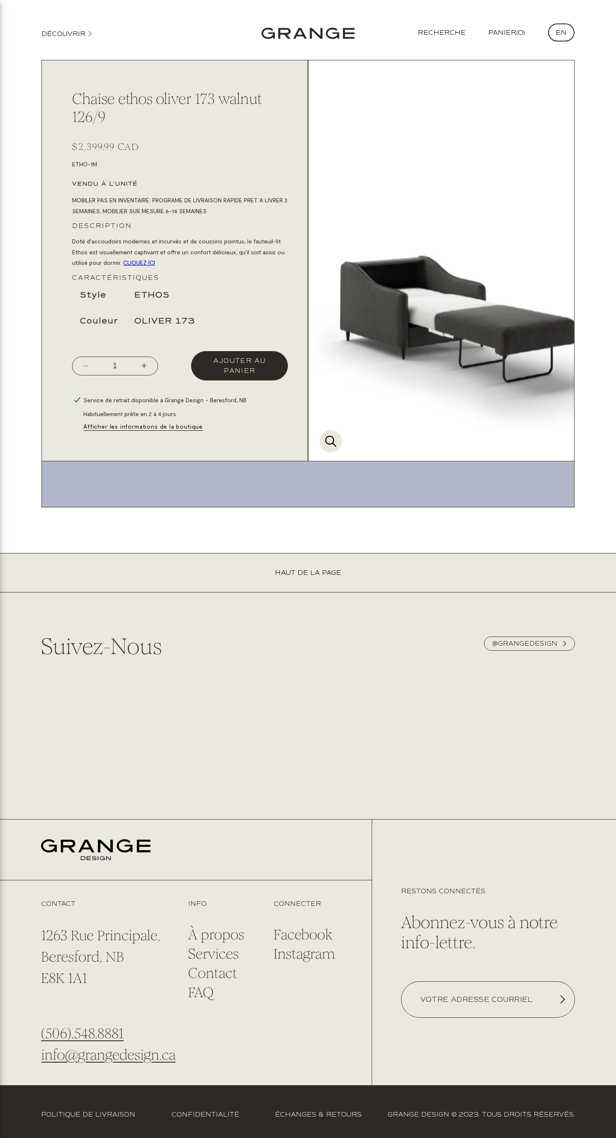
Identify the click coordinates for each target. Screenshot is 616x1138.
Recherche (442, 32)
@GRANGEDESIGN (524, 643)
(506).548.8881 (82, 1033)
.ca (167, 1054)
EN (561, 32)
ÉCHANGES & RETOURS (318, 1114)
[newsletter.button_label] (562, 999)
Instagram (304, 953)
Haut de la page (308, 573)
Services (213, 953)
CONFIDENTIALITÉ (205, 1114)
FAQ (200, 992)
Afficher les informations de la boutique (143, 426)
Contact (212, 973)
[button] (506, 32)
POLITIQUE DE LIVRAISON (88, 1114)
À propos (216, 934)
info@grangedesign (100, 1054)
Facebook (303, 934)
